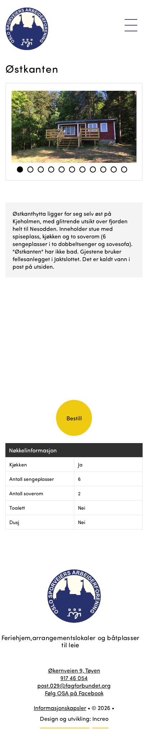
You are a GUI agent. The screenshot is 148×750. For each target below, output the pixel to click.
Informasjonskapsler (60, 707)
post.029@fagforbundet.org (74, 685)
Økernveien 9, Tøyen (74, 670)
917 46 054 (74, 678)
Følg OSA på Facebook (74, 693)
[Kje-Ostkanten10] (74, 127)
